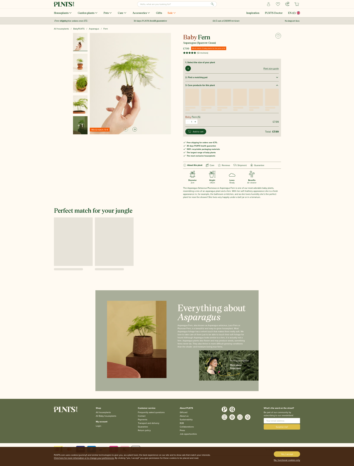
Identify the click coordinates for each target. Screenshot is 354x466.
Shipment (242, 165)
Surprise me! (282, 426)
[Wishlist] (278, 4)
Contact (141, 415)
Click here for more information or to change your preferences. (84, 457)
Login (98, 425)
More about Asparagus (236, 367)
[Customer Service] (287, 4)
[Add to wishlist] (278, 35)
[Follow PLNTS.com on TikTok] (247, 417)
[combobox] (177, 4)
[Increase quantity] (195, 121)
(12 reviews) (202, 52)
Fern (105, 28)
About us (184, 415)
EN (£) (292, 13)
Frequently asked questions (151, 412)
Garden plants (86, 13)
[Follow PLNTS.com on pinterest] (232, 417)
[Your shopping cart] (296, 4)
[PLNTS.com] (64, 4)
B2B (182, 423)
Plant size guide (271, 68)
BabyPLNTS (78, 28)
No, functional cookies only (287, 460)
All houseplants (61, 28)
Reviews (226, 165)
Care (120, 13)
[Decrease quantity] (187, 121)
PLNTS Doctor (274, 13)
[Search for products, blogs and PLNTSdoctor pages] (212, 4)
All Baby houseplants (106, 415)
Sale (170, 13)
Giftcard (183, 412)
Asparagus (94, 28)
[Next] (134, 129)
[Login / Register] (268, 4)
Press (182, 430)
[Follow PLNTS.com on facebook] (224, 417)
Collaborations (187, 426)
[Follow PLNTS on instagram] (224, 409)
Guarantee (257, 165)
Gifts (159, 13)
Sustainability (186, 419)
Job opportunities (188, 433)
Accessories (139, 13)
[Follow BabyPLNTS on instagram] (232, 409)
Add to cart (198, 131)
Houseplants (61, 13)
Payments (142, 419)
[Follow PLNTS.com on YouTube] (240, 417)
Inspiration (252, 13)
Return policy (144, 430)
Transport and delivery (148, 423)
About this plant (194, 165)
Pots (106, 13)
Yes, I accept (287, 454)
